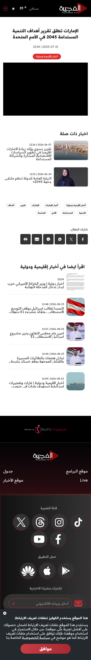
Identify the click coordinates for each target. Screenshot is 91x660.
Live (84, 480)
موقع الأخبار (13, 480)
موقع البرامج (77, 471)
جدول (8, 471)
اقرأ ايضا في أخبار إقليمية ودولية (52, 266)
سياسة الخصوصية (36, 637)
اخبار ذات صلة (74, 133)
